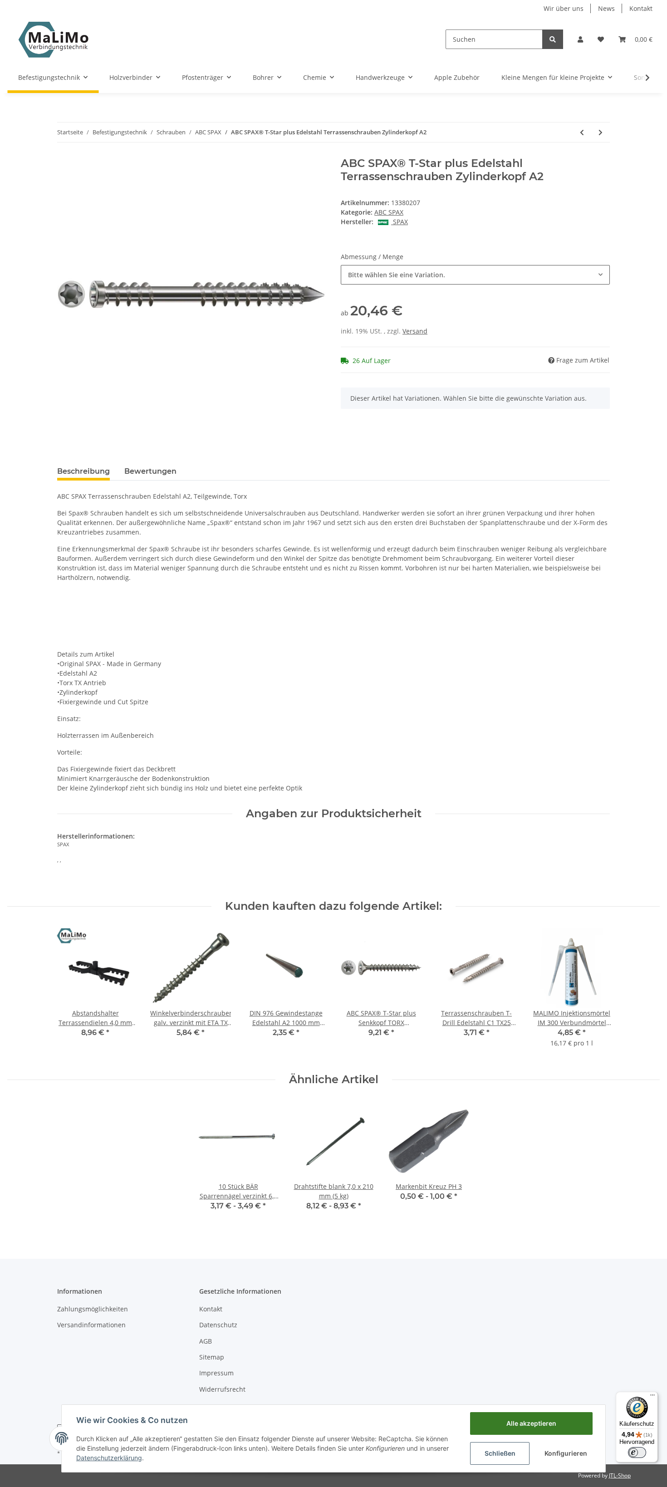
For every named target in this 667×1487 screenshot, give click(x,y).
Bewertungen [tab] (150, 471)
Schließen (500, 1453)
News (606, 8)
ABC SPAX (388, 212)
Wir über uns (564, 8)
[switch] (637, 1452)
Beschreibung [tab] (83, 471)
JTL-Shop (620, 1475)
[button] (580, 39)
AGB (205, 1341)
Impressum (216, 1373)
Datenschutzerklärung (109, 1458)
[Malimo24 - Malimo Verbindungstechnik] (55, 39)
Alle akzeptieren (531, 1423)
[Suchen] (552, 39)
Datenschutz (218, 1324)
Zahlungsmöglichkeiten (92, 1309)
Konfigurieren (565, 1453)
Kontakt (640, 8)
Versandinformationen (91, 1324)
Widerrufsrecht (222, 1389)
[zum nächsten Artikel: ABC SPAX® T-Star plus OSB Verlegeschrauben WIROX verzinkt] (600, 132)
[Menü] (652, 1397)
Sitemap (211, 1357)
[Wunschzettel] (600, 39)
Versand (414, 331)
